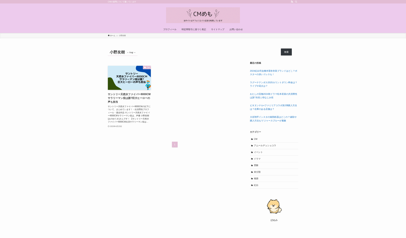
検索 (286, 52)
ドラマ (257, 159)
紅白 (256, 185)
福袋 (256, 178)
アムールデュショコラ (265, 145)
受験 (256, 165)
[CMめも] (203, 15)
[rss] (292, 1)
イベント (258, 152)
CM (255, 139)
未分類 (257, 172)
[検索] (296, 1)
